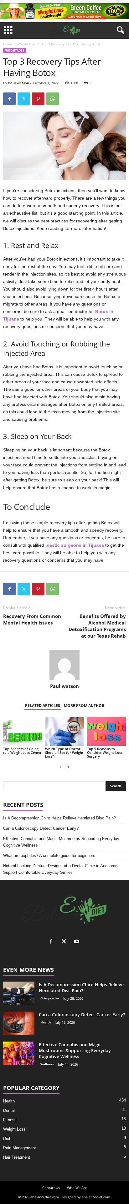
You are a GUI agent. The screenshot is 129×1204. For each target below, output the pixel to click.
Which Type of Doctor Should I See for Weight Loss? (64, 752)
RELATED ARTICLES (42, 705)
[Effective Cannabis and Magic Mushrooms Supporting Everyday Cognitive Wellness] (18, 1053)
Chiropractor (49, 998)
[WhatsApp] (52, 98)
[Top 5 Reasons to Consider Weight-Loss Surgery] (106, 731)
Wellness (47, 1064)
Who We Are (77, 1187)
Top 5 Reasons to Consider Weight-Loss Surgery (104, 752)
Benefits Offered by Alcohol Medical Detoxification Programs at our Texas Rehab (97, 626)
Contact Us (51, 1187)
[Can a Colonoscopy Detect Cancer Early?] (18, 1023)
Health (45, 1022)
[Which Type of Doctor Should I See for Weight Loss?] (64, 731)
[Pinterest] (38, 98)
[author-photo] (64, 665)
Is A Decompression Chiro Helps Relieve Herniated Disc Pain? (59, 818)
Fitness (10, 1119)
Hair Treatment (16, 1157)
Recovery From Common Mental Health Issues (32, 619)
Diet (6, 1138)
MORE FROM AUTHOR (84, 705)
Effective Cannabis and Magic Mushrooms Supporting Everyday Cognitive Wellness (61, 842)
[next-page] (68, 767)
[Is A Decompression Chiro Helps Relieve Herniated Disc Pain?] (18, 993)
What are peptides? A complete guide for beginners (49, 855)
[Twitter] (24, 98)
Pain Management (19, 1148)
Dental (9, 1110)
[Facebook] (9, 98)
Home (7, 44)
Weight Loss (27, 44)
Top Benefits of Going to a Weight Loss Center (22, 750)
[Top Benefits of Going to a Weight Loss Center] (22, 731)
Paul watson (18, 83)
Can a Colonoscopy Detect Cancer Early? (41, 828)
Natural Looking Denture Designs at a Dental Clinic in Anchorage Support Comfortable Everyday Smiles (61, 869)
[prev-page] (61, 767)
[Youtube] (77, 942)
